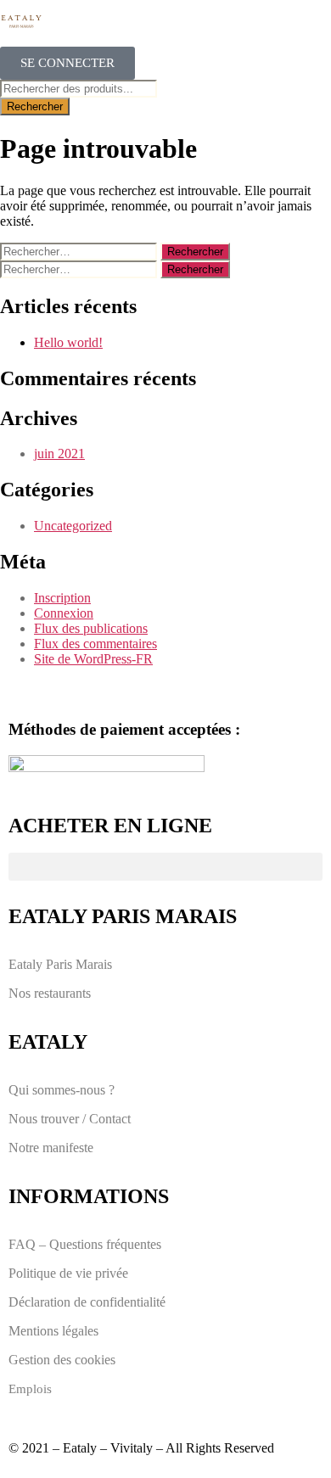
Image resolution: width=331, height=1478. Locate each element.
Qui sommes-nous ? (61, 1090)
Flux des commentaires (95, 643)
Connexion (63, 613)
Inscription (62, 598)
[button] (165, 867)
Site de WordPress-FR (93, 659)
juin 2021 (59, 453)
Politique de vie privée (68, 1273)
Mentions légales (53, 1331)
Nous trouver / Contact (69, 1118)
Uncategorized (73, 525)
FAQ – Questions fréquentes (84, 1244)
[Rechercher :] (80, 251)
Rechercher (35, 106)
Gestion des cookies (61, 1359)
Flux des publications (91, 628)
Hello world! (68, 342)
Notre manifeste (50, 1147)
